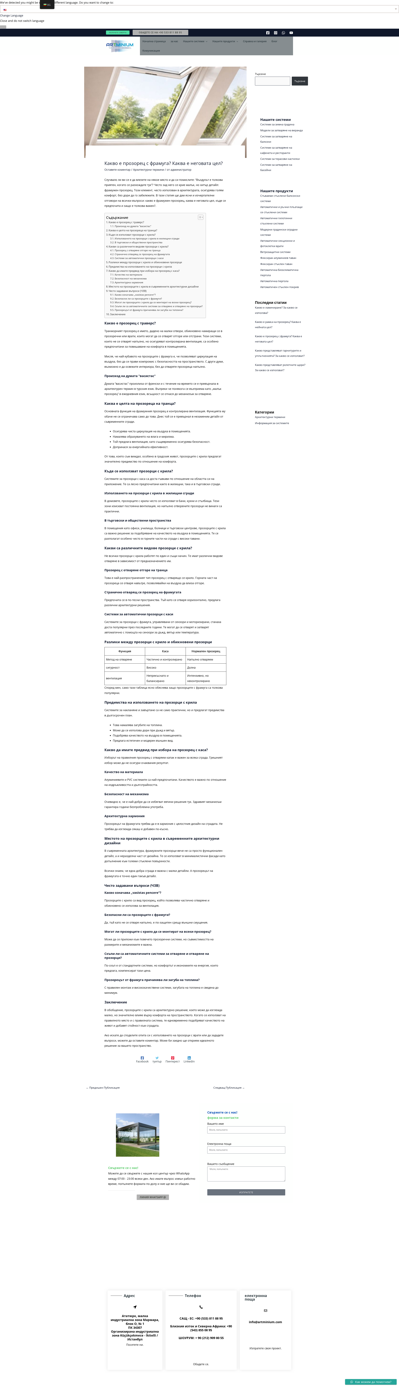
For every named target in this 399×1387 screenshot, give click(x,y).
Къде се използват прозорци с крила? (132, 234)
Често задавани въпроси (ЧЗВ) (128, 291)
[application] (205, 41)
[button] (118, 33)
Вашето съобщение (220, 1164)
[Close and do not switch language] (3, 26)
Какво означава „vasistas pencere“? (135, 294)
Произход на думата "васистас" (133, 226)
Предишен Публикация (103, 1087)
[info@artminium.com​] (265, 1310)
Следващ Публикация (229, 1087)
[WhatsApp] (283, 33)
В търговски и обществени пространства (138, 242)
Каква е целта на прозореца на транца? (133, 230)
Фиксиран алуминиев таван (278, 258)
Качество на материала (128, 274)
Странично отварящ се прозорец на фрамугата (142, 254)
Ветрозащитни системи (275, 252)
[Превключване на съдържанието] (199, 217)
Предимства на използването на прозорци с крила (140, 266)
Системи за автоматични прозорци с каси (139, 258)
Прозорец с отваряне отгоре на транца (138, 250)
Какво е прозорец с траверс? (126, 222)
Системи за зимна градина (277, 124)
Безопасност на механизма (131, 278)
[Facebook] (268, 33)
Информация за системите (272, 423)
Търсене (260, 74)
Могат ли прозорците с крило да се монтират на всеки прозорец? (153, 302)
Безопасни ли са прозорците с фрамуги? (138, 298)
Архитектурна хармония (129, 282)
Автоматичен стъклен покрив (279, 287)
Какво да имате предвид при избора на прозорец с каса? (144, 271)
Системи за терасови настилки (280, 159)
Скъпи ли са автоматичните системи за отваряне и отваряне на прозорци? (159, 306)
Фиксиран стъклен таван (276, 264)
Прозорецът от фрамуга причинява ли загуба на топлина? (149, 309)
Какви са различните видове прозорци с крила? (138, 246)
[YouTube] (291, 33)
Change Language (11, 15)
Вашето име (215, 1124)
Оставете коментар (117, 169)
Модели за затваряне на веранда (281, 130)
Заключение (117, 314)
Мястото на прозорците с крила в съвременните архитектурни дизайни (154, 286)
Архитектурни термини (148, 169)
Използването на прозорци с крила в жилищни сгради (147, 238)
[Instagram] (275, 33)
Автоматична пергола (274, 281)
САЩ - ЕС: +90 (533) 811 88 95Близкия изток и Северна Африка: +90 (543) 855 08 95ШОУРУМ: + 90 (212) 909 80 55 (201, 1328)
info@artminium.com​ (265, 1322)
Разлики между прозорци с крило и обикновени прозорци (145, 262)
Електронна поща (219, 1144)
